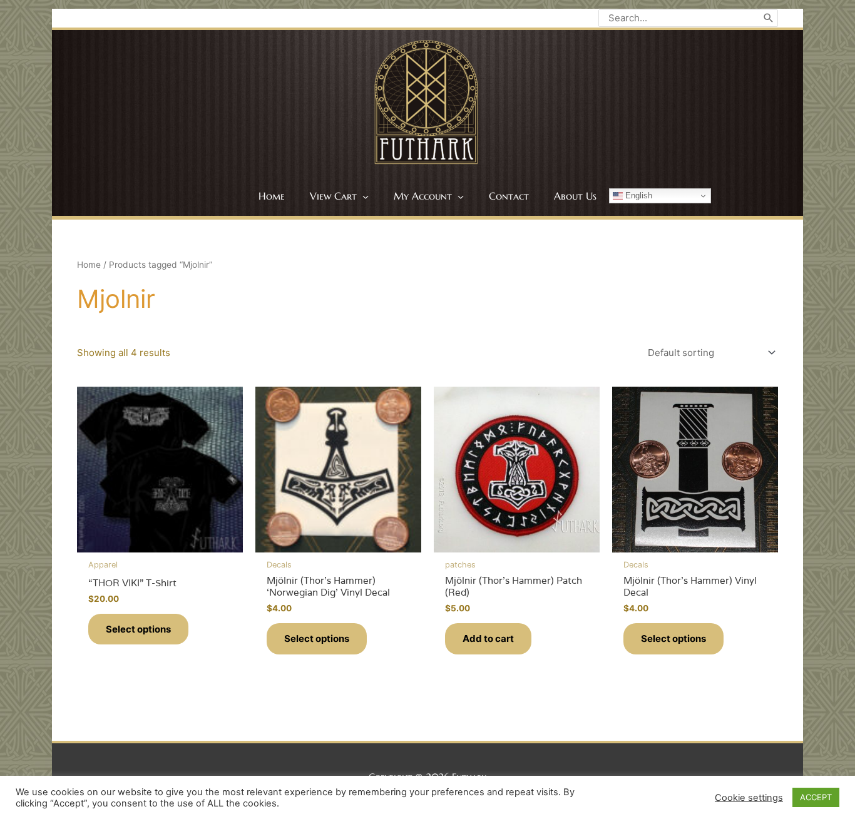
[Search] (768, 18)
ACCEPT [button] (816, 797)
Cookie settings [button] (749, 797)
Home (89, 265)
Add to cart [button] (488, 638)
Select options (138, 629)
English (637, 195)
